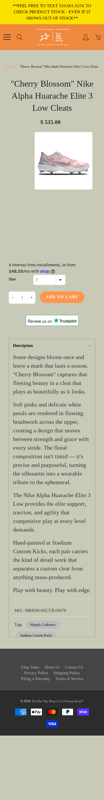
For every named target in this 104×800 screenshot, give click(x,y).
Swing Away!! (74, 701)
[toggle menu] (7, 37)
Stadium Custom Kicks (36, 635)
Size (12, 279)
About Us (52, 667)
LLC (60, 701)
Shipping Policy (66, 673)
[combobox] (49, 280)
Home (10, 66)
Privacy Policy (36, 673)
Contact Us (74, 667)
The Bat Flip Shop (44, 701)
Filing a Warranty (35, 679)
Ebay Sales (30, 667)
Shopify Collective (42, 625)
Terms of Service (69, 679)
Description (23, 345)
